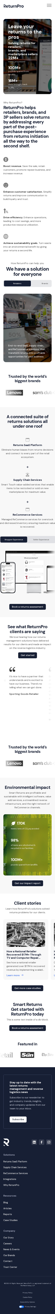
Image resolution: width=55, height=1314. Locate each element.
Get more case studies (27, 988)
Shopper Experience (14, 539)
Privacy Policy (27, 1293)
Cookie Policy (27, 1297)
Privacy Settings (30, 1307)
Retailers (17, 283)
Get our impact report (27, 883)
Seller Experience (41, 539)
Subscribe (18, 1119)
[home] (13, 6)
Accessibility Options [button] (27, 1302)
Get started (27, 655)
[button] (49, 6)
